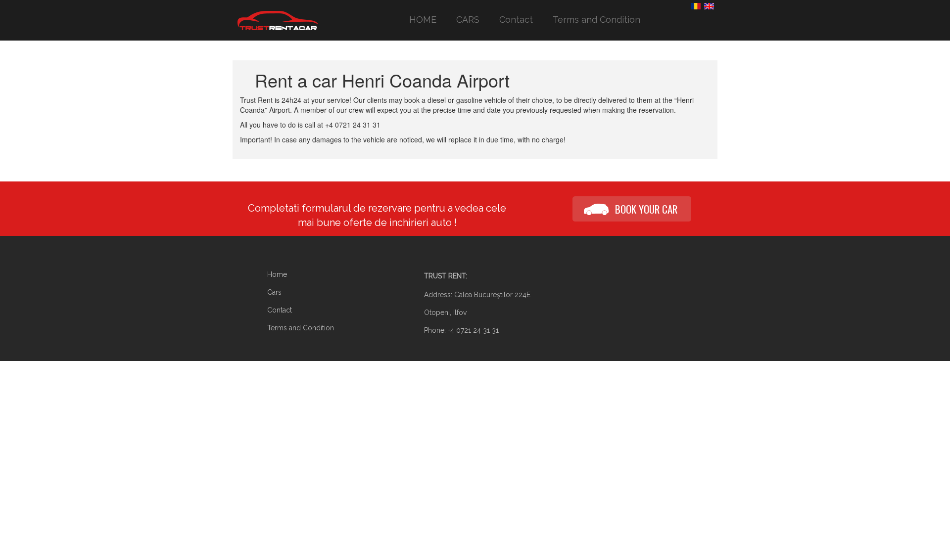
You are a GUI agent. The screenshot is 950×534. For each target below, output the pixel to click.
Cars (274, 292)
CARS (467, 19)
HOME (422, 19)
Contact (516, 19)
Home (277, 274)
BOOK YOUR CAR (646, 209)
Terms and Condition (596, 19)
